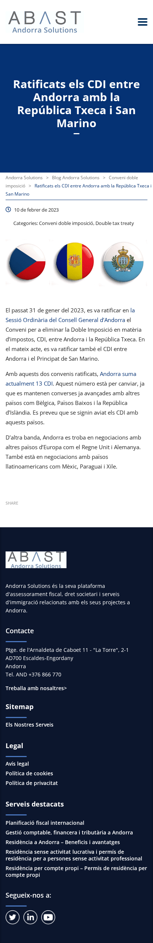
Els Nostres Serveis (29, 725)
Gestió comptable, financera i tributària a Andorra (69, 832)
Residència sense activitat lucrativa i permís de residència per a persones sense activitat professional (74, 855)
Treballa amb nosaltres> (36, 688)
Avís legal (17, 764)
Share (12, 503)
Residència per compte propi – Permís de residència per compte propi (76, 871)
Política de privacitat (32, 783)
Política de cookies (29, 773)
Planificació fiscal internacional (45, 822)
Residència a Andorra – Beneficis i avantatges (63, 842)
